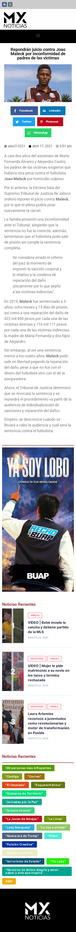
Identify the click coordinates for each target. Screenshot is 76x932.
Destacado (37, 658)
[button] (38, 35)
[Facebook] (4, 4)
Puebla (54, 706)
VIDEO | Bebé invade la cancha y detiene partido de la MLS (48, 627)
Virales (35, 615)
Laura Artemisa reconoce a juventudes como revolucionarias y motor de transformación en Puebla (48, 723)
